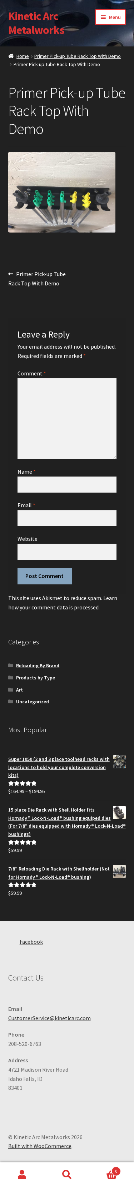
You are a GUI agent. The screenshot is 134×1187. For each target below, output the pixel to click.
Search (67, 1175)
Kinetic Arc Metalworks (36, 23)
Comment (32, 373)
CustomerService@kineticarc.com (49, 1018)
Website (28, 538)
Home (22, 56)
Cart (103, 1168)
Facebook (31, 941)
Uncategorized (32, 701)
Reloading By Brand (37, 665)
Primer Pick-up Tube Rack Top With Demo (77, 56)
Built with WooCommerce (39, 1145)
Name (27, 471)
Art (19, 690)
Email (26, 505)
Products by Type (35, 677)
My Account (22, 1175)
